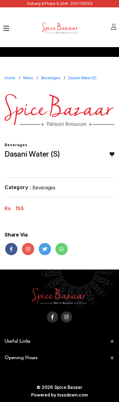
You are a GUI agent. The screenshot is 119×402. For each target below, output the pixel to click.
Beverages (50, 78)
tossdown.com (72, 394)
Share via (16, 235)
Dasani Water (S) (82, 78)
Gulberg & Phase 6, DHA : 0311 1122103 (59, 3)
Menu (28, 78)
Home (10, 78)
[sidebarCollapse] (6, 27)
